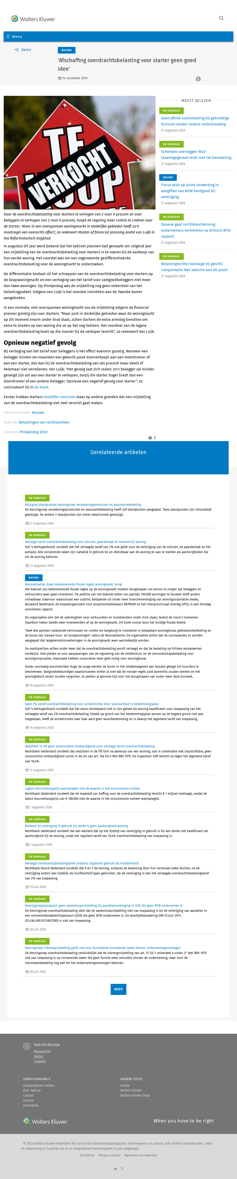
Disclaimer (87, 1155)
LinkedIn (40, 1061)
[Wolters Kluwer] (33, 18)
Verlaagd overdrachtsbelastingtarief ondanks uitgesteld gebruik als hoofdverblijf (82, 863)
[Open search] (221, 18)
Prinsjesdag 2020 (33, 432)
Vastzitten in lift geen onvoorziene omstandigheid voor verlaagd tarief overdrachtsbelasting (90, 746)
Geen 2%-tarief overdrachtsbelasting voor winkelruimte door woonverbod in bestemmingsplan (92, 704)
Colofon (28, 1101)
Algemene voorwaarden (140, 1155)
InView (125, 1086)
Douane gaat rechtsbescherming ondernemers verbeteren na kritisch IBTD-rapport (196, 230)
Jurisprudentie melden (39, 1086)
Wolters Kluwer (131, 1090)
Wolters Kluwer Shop (135, 1095)
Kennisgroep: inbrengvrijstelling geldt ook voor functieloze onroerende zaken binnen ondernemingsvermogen (103, 948)
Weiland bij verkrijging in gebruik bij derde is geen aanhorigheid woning (76, 826)
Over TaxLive (32, 1090)
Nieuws (38, 412)
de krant (41, 387)
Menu (17, 36)
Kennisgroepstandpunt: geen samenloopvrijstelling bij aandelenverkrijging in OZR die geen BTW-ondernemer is (103, 906)
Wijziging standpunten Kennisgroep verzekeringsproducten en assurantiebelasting (83, 505)
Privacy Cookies (109, 1155)
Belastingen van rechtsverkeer (44, 422)
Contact (28, 1095)
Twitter (39, 1056)
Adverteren (31, 1105)
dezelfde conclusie (59, 397)
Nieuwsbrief (42, 1051)
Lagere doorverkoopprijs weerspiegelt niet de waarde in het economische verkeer (82, 789)
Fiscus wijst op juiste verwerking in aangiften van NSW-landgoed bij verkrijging (190, 191)
